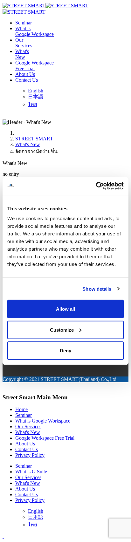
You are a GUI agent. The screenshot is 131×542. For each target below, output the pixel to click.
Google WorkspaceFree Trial (34, 65)
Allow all (65, 309)
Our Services (28, 426)
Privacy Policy (30, 455)
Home (21, 409)
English (35, 90)
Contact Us (26, 80)
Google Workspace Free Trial (44, 438)
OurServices (23, 42)
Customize (62, 329)
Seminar (23, 22)
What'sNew (22, 54)
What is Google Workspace (42, 420)
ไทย (32, 104)
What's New (27, 144)
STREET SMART (34, 138)
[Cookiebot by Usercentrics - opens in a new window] (96, 186)
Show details (96, 288)
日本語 (35, 96)
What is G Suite (31, 471)
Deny (65, 350)
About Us (25, 74)
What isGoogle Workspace (34, 31)
